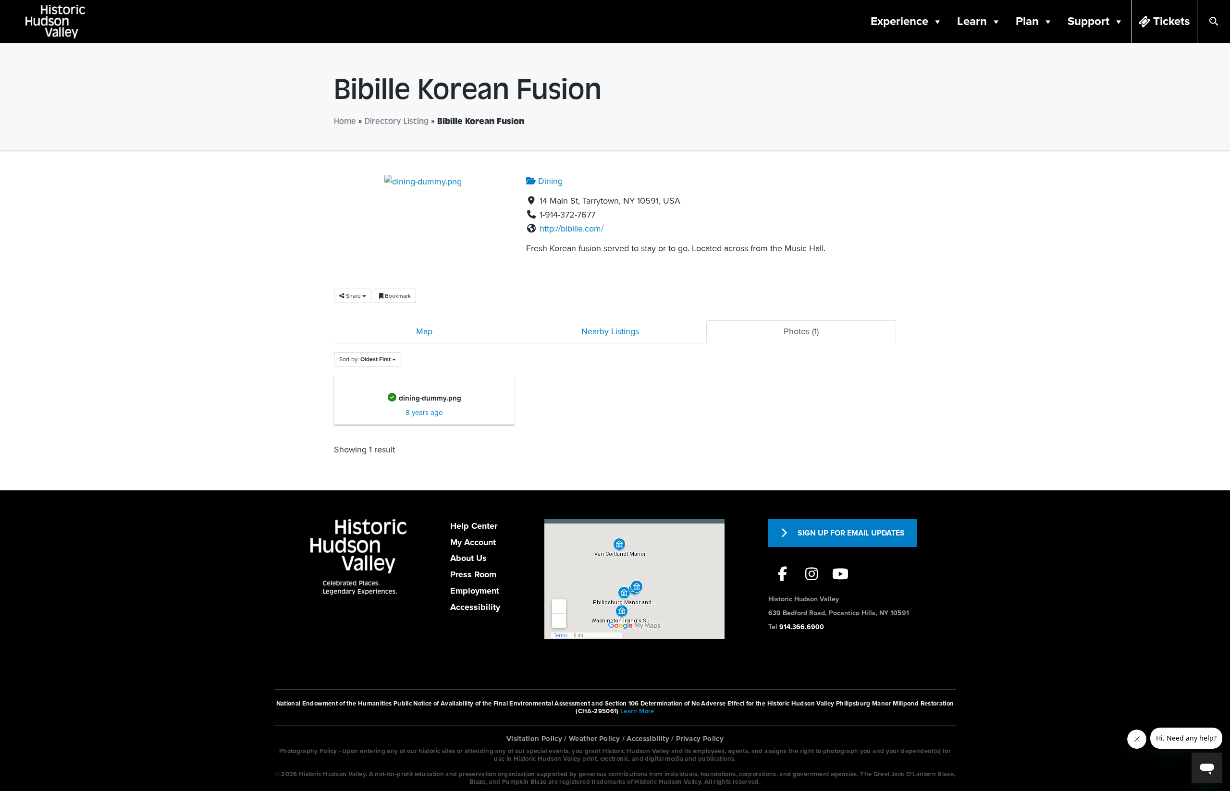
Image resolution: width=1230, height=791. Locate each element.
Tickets (1171, 21)
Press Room (473, 574)
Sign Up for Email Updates (851, 533)
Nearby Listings (610, 331)
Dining (549, 181)
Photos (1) (801, 331)
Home (345, 121)
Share (353, 295)
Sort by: (365, 359)
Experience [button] (899, 21)
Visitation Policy (534, 738)
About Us (468, 558)
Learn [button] (972, 21)
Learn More (637, 711)
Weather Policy (594, 738)
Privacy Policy (700, 738)
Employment (474, 590)
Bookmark (397, 295)
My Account (473, 542)
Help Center (473, 526)
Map (424, 331)
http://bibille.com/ (571, 228)
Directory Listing (397, 121)
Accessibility (475, 607)
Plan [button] (1027, 21)
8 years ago (424, 412)
